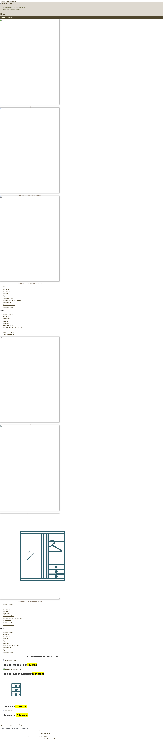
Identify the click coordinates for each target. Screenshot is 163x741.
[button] (12, 311)
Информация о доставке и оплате (14, 7)
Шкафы (5, 294)
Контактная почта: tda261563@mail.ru (39, 737)
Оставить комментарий (11, 10)
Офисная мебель (8, 298)
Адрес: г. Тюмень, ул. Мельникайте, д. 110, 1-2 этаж (16, 725)
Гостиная (6, 291)
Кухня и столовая (9, 305)
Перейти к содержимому (8, 1)
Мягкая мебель (8, 287)
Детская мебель (8, 307)
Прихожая (6, 296)
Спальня (6, 289)
